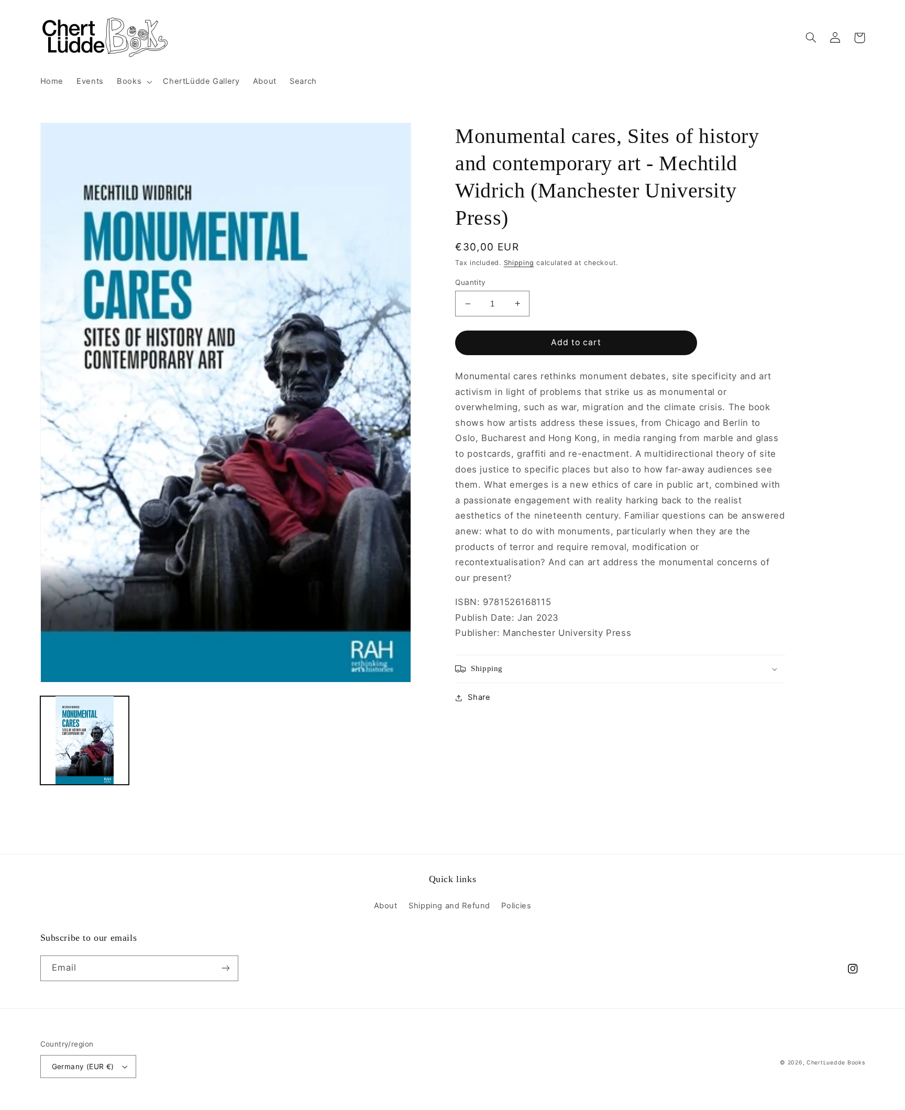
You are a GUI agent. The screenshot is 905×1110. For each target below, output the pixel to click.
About (386, 905)
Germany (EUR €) (83, 1066)
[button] (134, 81)
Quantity (470, 282)
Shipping (519, 263)
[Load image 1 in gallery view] (84, 740)
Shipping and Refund (449, 905)
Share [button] (479, 697)
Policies (516, 905)
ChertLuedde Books (836, 1062)
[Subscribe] (225, 968)
